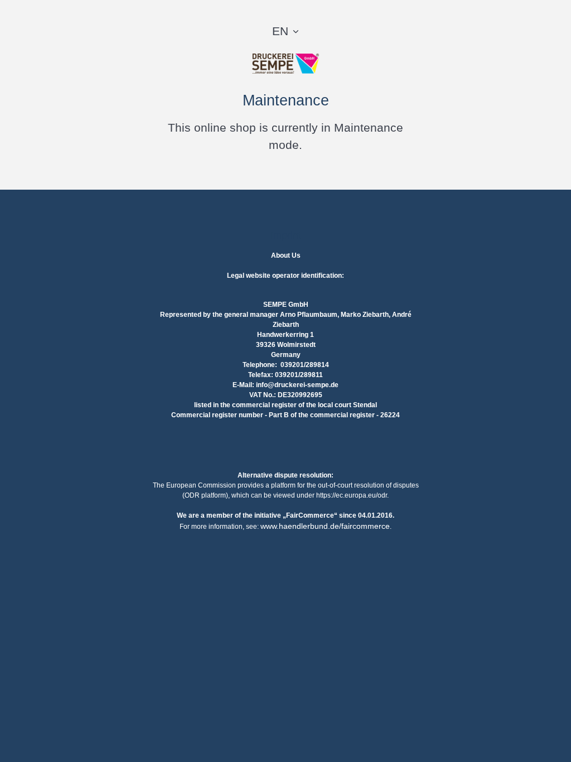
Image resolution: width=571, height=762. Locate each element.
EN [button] (280, 31)
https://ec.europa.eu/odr (351, 495)
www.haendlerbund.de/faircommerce (325, 526)
